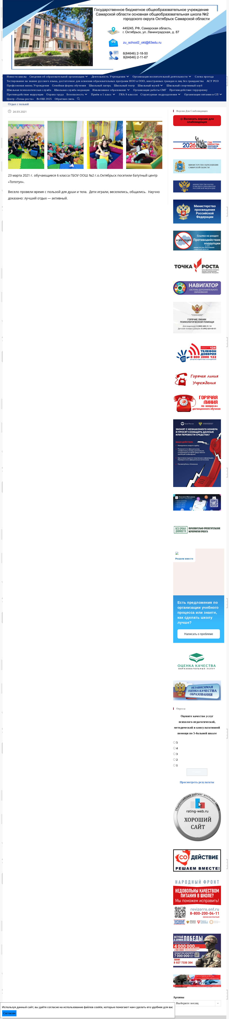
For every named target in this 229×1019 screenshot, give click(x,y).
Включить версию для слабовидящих (198, 120)
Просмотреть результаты (197, 782)
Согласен (9, 1013)
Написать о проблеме (198, 634)
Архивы (178, 997)
